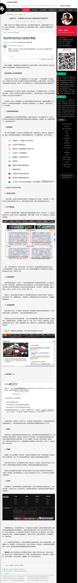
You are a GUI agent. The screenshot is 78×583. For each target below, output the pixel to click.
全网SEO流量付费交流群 (67, 124)
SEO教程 (26, 10)
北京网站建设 (67, 152)
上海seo (66, 133)
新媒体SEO (52, 10)
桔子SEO (67, 154)
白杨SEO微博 (67, 145)
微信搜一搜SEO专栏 (67, 157)
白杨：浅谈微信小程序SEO (64, 88)
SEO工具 (34, 10)
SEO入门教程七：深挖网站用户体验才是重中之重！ (16, 571)
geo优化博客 (66, 126)
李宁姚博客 (67, 135)
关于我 (70, 10)
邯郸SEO (67, 131)
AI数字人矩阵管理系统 (66, 128)
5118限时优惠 (67, 143)
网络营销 (62, 10)
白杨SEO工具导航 (65, 5)
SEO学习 (17, 10)
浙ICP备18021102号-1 (67, 177)
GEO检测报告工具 (67, 138)
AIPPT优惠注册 (67, 166)
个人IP (67, 150)
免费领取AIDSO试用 (67, 164)
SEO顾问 (67, 140)
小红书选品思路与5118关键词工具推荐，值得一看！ (37, 578)
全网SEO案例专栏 (67, 147)
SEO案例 (43, 10)
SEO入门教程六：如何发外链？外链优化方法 (15, 569)
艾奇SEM (67, 162)
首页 (10, 10)
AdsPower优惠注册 (67, 159)
